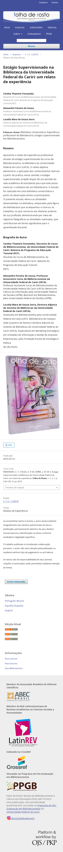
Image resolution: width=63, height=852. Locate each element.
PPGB (49, 33)
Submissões (36, 27)
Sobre (17, 33)
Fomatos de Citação (14, 487)
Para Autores (11, 663)
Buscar (31, 46)
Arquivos (20, 27)
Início (5, 54)
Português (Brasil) (14, 600)
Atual (7, 27)
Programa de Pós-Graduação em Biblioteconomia (31, 807)
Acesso (55, 2)
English (9, 610)
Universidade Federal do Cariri (23, 811)
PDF (10, 445)
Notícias (52, 27)
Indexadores (34, 33)
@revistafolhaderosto (22, 818)
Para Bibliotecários (14, 668)
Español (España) (14, 605)
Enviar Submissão (16, 581)
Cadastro (43, 2)
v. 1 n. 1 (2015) (31, 54)
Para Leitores (11, 658)
